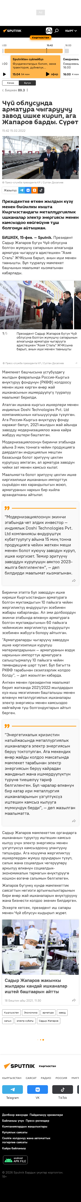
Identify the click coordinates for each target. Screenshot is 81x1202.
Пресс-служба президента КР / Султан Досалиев (34, 182)
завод (62, 1012)
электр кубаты (25, 1020)
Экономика (30, 1012)
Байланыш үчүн (13, 1121)
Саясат (31, 1078)
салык (7, 1020)
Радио (46, 1078)
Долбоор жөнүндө (15, 1115)
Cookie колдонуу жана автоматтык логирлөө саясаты (26, 1140)
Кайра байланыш (14, 1148)
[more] (76, 363)
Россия (61, 1078)
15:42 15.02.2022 (13, 131)
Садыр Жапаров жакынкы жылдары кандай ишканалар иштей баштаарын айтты (36, 985)
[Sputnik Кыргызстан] (13, 32)
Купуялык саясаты (14, 1132)
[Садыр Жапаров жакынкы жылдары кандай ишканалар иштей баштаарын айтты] (40, 947)
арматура (48, 1012)
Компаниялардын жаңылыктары (24, 1126)
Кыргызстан (11, 1012)
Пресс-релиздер (37, 1121)
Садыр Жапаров (48, 1020)
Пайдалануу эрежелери (46, 1115)
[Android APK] (15, 1160)
